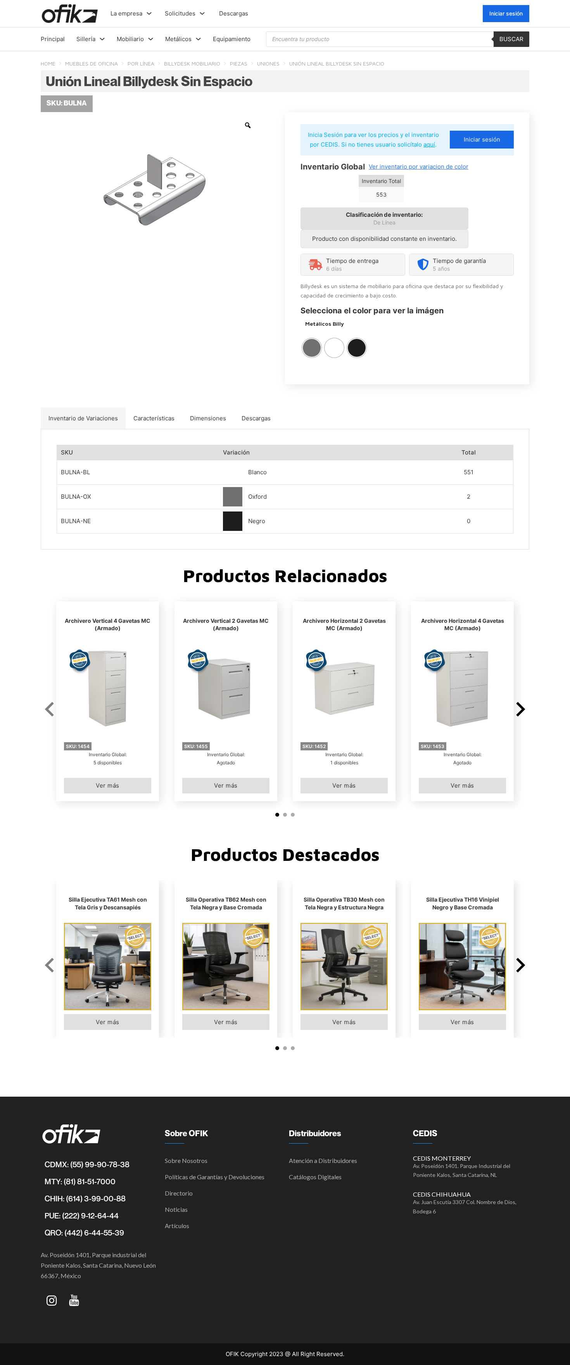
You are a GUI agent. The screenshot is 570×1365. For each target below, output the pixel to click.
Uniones (268, 63)
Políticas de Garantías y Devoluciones (214, 1176)
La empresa (126, 13)
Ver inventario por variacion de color (418, 166)
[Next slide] (519, 709)
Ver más (107, 785)
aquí (429, 144)
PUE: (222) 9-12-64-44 (82, 1215)
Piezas (238, 63)
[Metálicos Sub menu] (198, 39)
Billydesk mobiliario (192, 63)
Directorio (179, 1193)
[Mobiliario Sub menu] (151, 39)
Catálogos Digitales (315, 1176)
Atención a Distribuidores (323, 1160)
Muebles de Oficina (91, 63)
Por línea (141, 63)
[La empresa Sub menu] (149, 13)
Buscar (511, 39)
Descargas (233, 13)
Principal (53, 39)
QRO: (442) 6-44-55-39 (84, 1232)
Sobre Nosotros (186, 1160)
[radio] (311, 348)
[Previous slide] (50, 709)
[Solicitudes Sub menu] (202, 13)
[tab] (83, 418)
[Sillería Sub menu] (102, 39)
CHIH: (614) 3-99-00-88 (85, 1198)
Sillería (85, 39)
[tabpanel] (285, 489)
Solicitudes (180, 13)
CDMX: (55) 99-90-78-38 (87, 1164)
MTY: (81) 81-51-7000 (80, 1181)
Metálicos (178, 39)
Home (48, 63)
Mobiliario (130, 39)
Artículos (177, 1225)
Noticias (176, 1209)
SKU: (78, 746)
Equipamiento (231, 39)
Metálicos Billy (324, 323)
